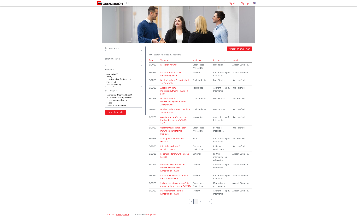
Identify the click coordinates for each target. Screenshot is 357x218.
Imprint (110, 214)
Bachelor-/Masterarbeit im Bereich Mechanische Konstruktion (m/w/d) (172, 167)
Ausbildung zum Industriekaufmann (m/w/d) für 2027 (174, 90)
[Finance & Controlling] (123, 100)
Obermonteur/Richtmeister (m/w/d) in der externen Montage (173, 130)
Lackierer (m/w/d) (168, 64)
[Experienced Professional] (123, 79)
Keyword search (112, 48)
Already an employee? (239, 48)
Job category (111, 90)
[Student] (123, 82)
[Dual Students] (123, 84)
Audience (109, 69)
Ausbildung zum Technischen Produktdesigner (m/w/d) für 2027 (174, 120)
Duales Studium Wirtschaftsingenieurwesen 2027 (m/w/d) (173, 101)
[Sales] (123, 103)
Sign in (232, 3)
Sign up (245, 3)
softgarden (151, 214)
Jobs (128, 3)
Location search (112, 58)
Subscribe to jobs (115, 112)
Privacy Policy (122, 214)
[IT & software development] (123, 97)
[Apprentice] (123, 74)
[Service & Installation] (123, 105)
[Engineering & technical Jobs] (123, 95)
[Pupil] (123, 76)
